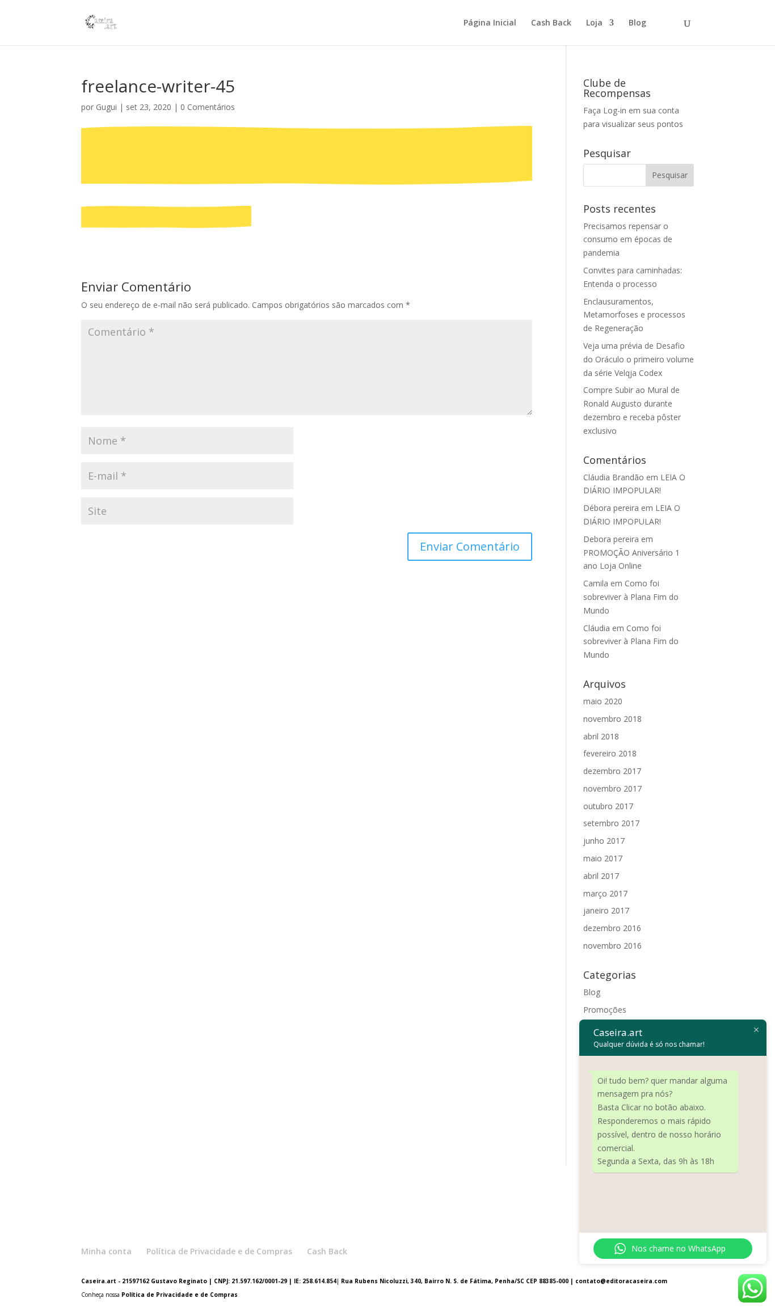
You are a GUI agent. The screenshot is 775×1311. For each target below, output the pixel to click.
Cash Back (551, 23)
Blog (637, 23)
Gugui (106, 107)
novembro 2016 (612, 945)
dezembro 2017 (612, 771)
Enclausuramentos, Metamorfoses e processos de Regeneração (634, 315)
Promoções (604, 1009)
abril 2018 (601, 736)
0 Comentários (207, 107)
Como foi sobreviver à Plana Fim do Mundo (631, 597)
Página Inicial (490, 23)
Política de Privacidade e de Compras (219, 1251)
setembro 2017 (611, 823)
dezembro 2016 (612, 928)
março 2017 (605, 893)
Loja (594, 23)
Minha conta (106, 1251)
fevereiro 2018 (610, 753)
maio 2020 (602, 701)
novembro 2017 (612, 788)
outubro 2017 (608, 806)
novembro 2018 (612, 718)
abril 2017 (601, 875)
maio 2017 (602, 858)
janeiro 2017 (606, 910)
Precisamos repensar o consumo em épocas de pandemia (627, 240)
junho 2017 (604, 840)
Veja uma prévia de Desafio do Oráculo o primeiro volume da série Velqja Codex (638, 359)
